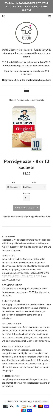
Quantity (26, 193)
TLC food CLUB (25, 401)
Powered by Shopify (40, 401)
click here (25, 65)
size (13, 182)
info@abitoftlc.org (33, 337)
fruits (34, 182)
